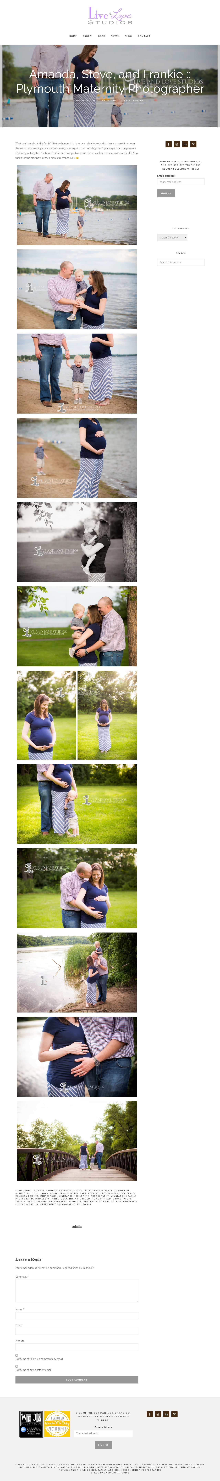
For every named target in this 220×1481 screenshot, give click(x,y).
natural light (84, 1199)
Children (39, 1190)
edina (54, 1193)
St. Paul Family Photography (55, 1204)
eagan (45, 1193)
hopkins (93, 1193)
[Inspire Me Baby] (56, 1440)
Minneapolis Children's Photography (84, 1196)
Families (51, 1190)
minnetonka (60, 1199)
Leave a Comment (133, 100)
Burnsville (22, 1193)
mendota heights (26, 1196)
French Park (78, 1193)
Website (19, 1340)
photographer (37, 1201)
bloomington (120, 1190)
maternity (129, 1193)
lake (103, 1193)
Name (19, 1309)
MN (71, 1199)
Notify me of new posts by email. (33, 1369)
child (35, 1193)
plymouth (75, 1201)
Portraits (90, 1201)
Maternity (66, 1190)
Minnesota (42, 1199)
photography (58, 1201)
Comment (22, 1276)
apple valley (100, 1190)
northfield (103, 1199)
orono (117, 1199)
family (64, 1193)
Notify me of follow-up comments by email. (39, 1358)
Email (19, 1325)
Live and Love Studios (110, 15)
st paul (104, 1201)
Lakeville (114, 1193)
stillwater (84, 1204)
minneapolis (48, 1196)
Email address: (166, 175)
